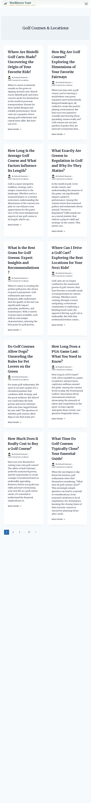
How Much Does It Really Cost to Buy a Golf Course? (23, 444)
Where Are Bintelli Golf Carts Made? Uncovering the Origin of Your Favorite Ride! (23, 62)
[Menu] (86, 3)
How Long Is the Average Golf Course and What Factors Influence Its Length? (22, 161)
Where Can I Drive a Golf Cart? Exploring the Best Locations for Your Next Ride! (67, 258)
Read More (14, 129)
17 (29, 532)
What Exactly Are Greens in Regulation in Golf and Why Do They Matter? (67, 161)
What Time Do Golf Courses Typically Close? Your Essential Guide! (65, 449)
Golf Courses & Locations (18, 80)
